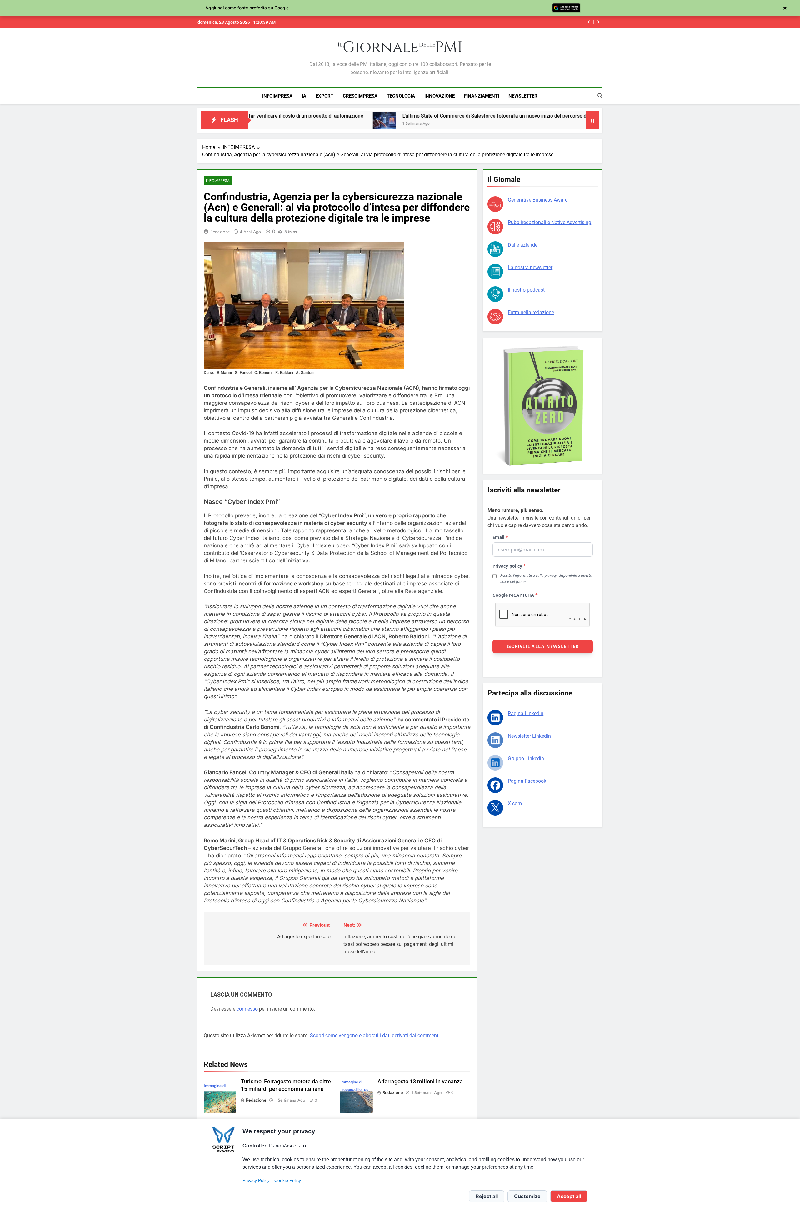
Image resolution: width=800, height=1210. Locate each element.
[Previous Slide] (589, 22)
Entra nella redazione (531, 312)
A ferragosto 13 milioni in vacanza (420, 1081)
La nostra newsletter (530, 267)
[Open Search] (600, 95)
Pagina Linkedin (525, 713)
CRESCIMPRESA (360, 96)
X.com (515, 803)
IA (304, 96)
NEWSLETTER (523, 96)
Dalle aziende (523, 245)
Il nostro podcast (526, 290)
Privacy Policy (256, 1180)
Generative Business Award (538, 200)
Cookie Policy (287, 1180)
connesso (247, 1009)
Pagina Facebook (527, 781)
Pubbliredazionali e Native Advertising (549, 222)
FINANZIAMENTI (481, 96)
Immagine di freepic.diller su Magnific (354, 1089)
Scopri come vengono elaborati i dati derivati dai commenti (375, 1035)
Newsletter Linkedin (529, 736)
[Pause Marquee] (592, 120)
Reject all (487, 1196)
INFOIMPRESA (277, 96)
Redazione (220, 231)
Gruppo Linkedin (526, 758)
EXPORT (324, 96)
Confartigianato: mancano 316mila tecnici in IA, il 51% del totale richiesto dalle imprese (490, 22)
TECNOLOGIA (401, 96)
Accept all (569, 1196)
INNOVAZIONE (439, 96)
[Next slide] (598, 22)
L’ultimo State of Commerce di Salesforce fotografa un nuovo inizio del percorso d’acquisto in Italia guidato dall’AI (465, 116)
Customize (527, 1196)
